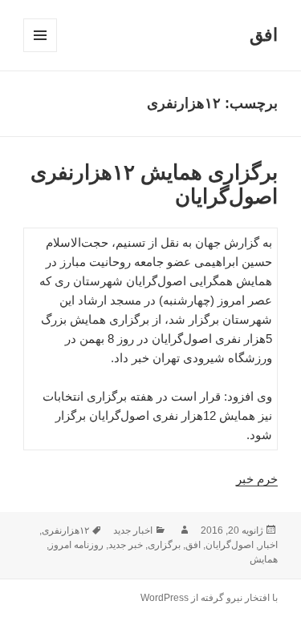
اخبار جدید (133, 530)
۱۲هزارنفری (65, 530)
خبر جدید (125, 544)
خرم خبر (257, 479)
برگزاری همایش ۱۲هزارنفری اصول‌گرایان (154, 184)
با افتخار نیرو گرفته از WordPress (209, 597)
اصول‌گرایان (229, 544)
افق (264, 35)
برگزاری (164, 544)
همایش (264, 559)
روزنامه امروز (76, 544)
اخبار (268, 544)
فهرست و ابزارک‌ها (39, 51)
